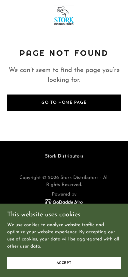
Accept (64, 263)
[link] (64, 18)
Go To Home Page (63, 102)
